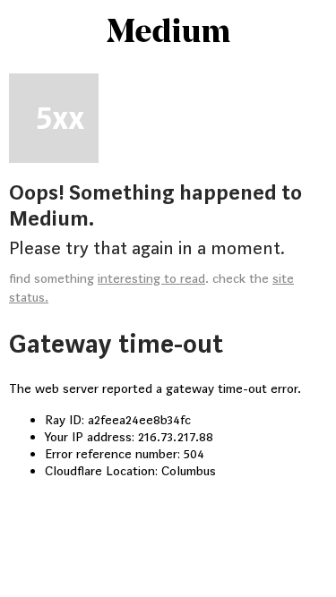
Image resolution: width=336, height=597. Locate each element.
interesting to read (151, 278)
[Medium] (168, 32)
